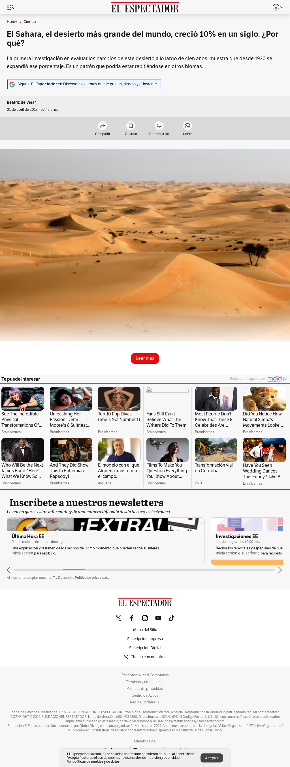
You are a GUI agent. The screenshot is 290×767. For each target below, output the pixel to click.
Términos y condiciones (145, 682)
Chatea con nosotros (149, 657)
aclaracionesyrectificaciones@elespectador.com (189, 721)
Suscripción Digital (145, 647)
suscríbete (250, 553)
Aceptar (212, 758)
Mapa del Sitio (145, 629)
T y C (56, 577)
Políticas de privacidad (145, 689)
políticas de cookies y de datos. (96, 761)
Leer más (145, 358)
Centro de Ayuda (145, 695)
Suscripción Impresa (145, 638)
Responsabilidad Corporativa (145, 675)
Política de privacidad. (92, 577)
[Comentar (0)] (159, 126)
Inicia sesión (22, 553)
